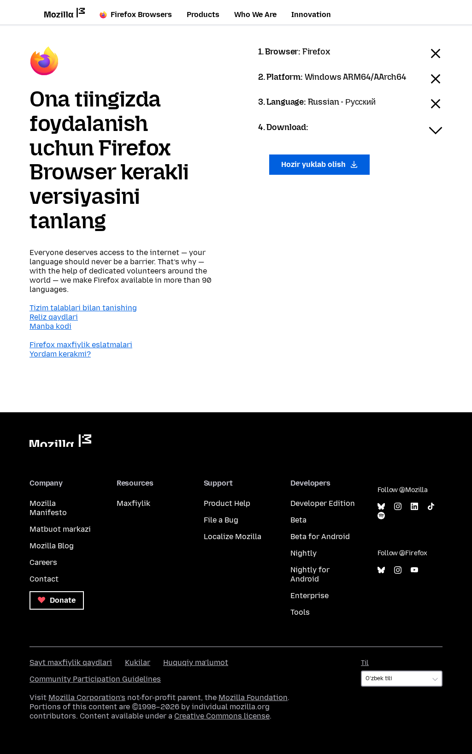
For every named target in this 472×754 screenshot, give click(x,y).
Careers (43, 562)
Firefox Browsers (141, 14)
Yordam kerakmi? (60, 354)
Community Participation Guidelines (95, 679)
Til (365, 663)
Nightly (303, 553)
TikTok (431, 507)
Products (203, 14)
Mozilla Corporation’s (86, 697)
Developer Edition (322, 503)
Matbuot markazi (60, 529)
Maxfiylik (133, 503)
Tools (300, 612)
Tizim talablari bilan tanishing (83, 307)
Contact (44, 579)
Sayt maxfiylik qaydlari (71, 662)
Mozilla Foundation (253, 697)
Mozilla (60, 440)
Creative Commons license (222, 716)
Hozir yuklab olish (314, 164)
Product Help (227, 503)
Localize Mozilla (232, 536)
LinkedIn (414, 507)
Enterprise (309, 595)
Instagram (397, 507)
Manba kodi (50, 326)
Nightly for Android (310, 574)
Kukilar (137, 662)
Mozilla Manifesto (48, 508)
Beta (298, 520)
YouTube (414, 570)
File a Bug (221, 520)
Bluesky (381, 507)
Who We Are (255, 14)
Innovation (311, 14)
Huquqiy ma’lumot (195, 662)
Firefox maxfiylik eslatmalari (81, 344)
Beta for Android (320, 536)
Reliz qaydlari (54, 317)
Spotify (381, 516)
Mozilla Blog (52, 545)
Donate (62, 600)
